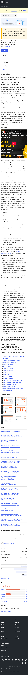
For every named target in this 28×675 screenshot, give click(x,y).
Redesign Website (7, 390)
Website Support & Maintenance (11, 360)
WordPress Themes (8, 370)
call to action (16, 569)
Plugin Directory (5, 6)
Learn (2, 631)
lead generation (19, 571)
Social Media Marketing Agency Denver (13, 388)
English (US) (24, 565)
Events (16, 634)
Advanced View (5, 578)
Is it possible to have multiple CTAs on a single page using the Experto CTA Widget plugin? (9, 478)
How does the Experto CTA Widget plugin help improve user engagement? (10, 525)
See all (25, 601)
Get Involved (18, 631)
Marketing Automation (8, 378)
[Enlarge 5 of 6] (24, 408)
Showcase (17, 620)
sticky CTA (24, 574)
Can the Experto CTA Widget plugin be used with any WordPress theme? (10, 446)
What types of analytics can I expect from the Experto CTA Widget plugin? (10, 462)
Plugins (16, 624)
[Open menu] (26, 2)
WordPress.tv (5, 638)
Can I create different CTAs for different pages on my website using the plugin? (11, 520)
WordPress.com (6, 643)
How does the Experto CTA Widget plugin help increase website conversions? (11, 436)
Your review (4, 601)
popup (24, 571)
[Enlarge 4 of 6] (24, 398)
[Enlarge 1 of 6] (11, 398)
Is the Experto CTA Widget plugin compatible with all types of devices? (10, 451)
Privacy (3, 627)
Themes (17, 622)
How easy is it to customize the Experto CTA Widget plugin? (9, 441)
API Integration (7, 366)
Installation (5, 62)
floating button (23, 569)
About (2, 620)
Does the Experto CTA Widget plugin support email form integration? (10, 472)
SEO (4, 372)
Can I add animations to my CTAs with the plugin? (7, 509)
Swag (17, 638)
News (2, 622)
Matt (3, 645)
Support (5, 69)
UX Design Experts (8, 46)
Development (6, 66)
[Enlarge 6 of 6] (24, 416)
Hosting (3, 624)
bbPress (4, 648)
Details (4, 55)
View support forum (6, 611)
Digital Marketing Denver (9, 384)
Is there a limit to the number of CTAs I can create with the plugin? (9, 489)
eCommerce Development (9, 362)
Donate (17, 636)
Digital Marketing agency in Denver (12, 382)
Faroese (7, 656)
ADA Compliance (7, 376)
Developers (4, 636)
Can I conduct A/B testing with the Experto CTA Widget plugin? (9, 467)
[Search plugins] (15, 15)
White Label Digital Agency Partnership (13, 380)
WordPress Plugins (8, 368)
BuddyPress (5, 650)
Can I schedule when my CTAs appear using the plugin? (8, 499)
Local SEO (6, 374)
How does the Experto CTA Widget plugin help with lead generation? (10, 456)
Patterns (17, 627)
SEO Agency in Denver (9, 386)
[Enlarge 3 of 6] (11, 417)
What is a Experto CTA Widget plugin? (10, 431)
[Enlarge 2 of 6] (11, 406)
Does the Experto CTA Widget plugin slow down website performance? (10, 494)
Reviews (5, 59)
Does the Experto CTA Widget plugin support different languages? (10, 504)
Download (4, 50)
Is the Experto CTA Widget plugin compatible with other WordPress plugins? (11, 514)
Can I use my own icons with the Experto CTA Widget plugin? (9, 484)
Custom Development (8, 364)
